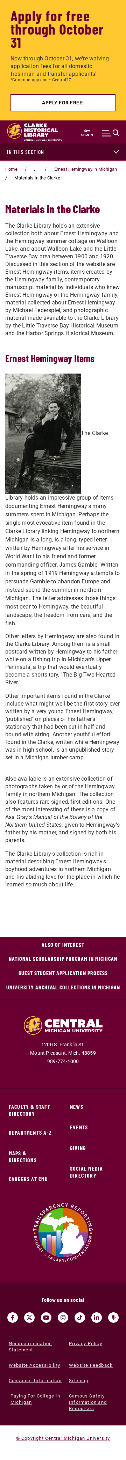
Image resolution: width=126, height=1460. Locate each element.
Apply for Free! (63, 102)
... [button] (35, 169)
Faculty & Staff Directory (29, 1110)
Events (79, 1127)
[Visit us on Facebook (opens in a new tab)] (12, 1317)
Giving (78, 1147)
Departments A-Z (30, 1132)
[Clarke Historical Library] (28, 132)
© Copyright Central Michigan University (63, 1438)
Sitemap (78, 1380)
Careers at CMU (28, 1178)
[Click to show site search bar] (112, 133)
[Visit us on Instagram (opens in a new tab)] (63, 1317)
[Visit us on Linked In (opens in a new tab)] (96, 1317)
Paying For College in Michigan (35, 1399)
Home (11, 169)
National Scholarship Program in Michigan (63, 958)
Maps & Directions (23, 1156)
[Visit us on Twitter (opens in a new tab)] (29, 1317)
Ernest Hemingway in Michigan (85, 169)
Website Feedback (91, 1365)
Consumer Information (35, 1380)
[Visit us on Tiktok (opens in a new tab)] (80, 1317)
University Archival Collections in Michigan (63, 987)
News (76, 1106)
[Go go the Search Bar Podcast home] (113, 1317)
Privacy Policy (85, 1343)
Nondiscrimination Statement (30, 1346)
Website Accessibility (34, 1365)
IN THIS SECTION (25, 151)
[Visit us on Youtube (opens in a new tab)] (46, 1317)
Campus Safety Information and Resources (88, 1402)
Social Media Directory (86, 1172)
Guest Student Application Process (63, 972)
